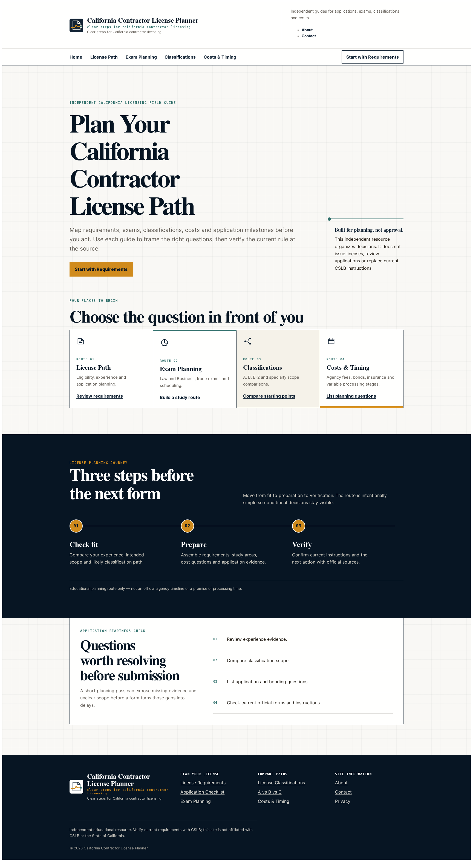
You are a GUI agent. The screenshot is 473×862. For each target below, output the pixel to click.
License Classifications (281, 782)
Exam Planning (141, 57)
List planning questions (351, 396)
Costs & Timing (220, 57)
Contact (309, 36)
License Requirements (203, 782)
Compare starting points (269, 396)
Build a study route (180, 397)
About (307, 30)
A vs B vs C (270, 792)
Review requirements (99, 396)
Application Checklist (202, 792)
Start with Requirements (372, 57)
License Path (104, 57)
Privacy (342, 801)
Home (76, 57)
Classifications (180, 57)
